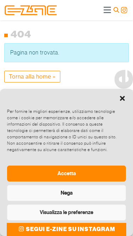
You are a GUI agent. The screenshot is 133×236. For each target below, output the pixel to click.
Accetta (66, 173)
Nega (67, 193)
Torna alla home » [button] (32, 76)
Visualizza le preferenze (66, 212)
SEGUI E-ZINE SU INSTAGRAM (70, 229)
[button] (122, 97)
